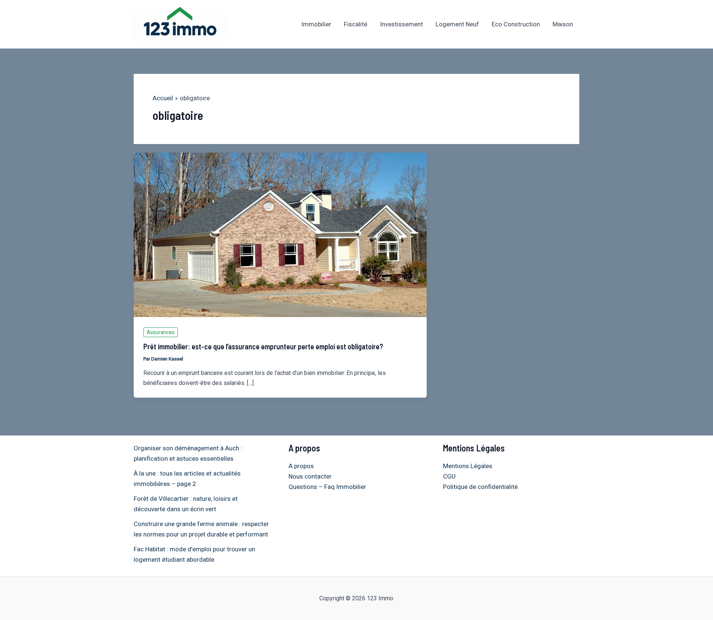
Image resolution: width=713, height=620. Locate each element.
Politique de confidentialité (480, 486)
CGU (449, 476)
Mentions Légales (467, 466)
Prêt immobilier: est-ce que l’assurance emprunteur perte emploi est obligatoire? (263, 346)
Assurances (161, 332)
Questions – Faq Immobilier (327, 486)
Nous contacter (310, 476)
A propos (301, 466)
